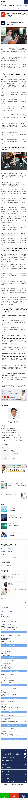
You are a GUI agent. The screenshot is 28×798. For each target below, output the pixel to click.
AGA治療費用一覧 (7, 761)
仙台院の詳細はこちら (14, 684)
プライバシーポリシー (8, 781)
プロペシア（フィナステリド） (8, 557)
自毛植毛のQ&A (5, 616)
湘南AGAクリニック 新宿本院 (15, 447)
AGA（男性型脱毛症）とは (7, 566)
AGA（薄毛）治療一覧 (8, 757)
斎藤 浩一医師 (12, 458)
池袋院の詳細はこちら (14, 657)
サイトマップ (5, 778)
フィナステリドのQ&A (6, 611)
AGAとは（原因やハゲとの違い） (11, 754)
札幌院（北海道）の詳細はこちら (14, 725)
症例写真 (4, 764)
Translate (26, 5)
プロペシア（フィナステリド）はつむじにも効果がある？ (17, 534)
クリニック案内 (6, 767)
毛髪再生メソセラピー (6, 551)
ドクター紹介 (5, 771)
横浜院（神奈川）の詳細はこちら (14, 739)
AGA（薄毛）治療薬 (6, 548)
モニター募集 (5, 774)
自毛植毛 (3, 554)
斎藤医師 (17, 422)
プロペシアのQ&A (5, 614)
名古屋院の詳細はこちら (14, 698)
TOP (3, 750)
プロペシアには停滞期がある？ (15, 525)
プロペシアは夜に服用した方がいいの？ (16, 517)
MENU (26, 2)
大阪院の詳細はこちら (14, 671)
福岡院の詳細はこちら (14, 711)
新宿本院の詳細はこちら (14, 632)
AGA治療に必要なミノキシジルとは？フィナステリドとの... (17, 509)
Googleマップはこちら (6, 624)
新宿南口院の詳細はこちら (14, 645)
